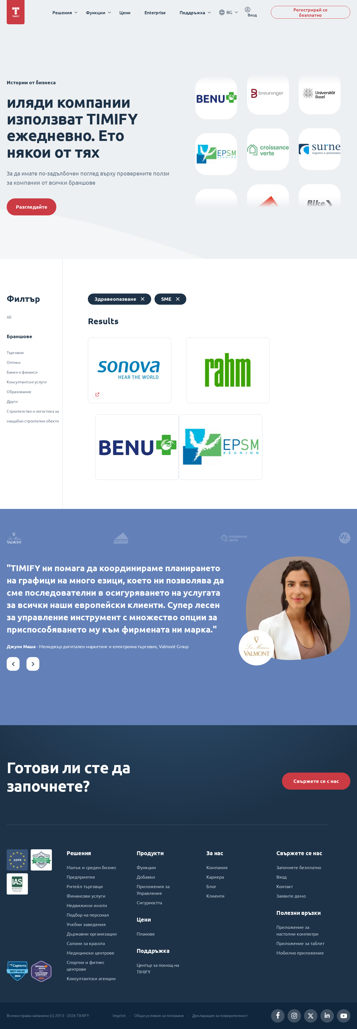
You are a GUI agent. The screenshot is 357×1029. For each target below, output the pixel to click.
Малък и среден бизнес (91, 867)
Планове (146, 933)
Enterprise (155, 12)
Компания (217, 867)
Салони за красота (86, 943)
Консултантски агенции (91, 978)
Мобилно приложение (300, 952)
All (9, 317)
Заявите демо (291, 895)
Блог (211, 886)
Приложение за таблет (300, 943)
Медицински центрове (90, 952)
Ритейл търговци (85, 886)
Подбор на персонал (88, 914)
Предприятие (81, 876)
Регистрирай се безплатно (310, 12)
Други (12, 401)
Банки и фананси (22, 372)
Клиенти (215, 895)
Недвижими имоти (87, 905)
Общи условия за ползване (159, 1015)
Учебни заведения (86, 924)
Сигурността (149, 902)
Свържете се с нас (316, 781)
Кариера (215, 876)
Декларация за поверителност (220, 1015)
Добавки (146, 876)
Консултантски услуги (27, 382)
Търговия (15, 352)
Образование (19, 392)
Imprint (119, 1015)
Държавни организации (92, 933)
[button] (13, 664)
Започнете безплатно (298, 867)
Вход (281, 876)
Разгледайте (31, 207)
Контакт (284, 886)
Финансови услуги (86, 895)
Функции (146, 867)
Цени (125, 12)
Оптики (13, 362)
